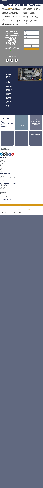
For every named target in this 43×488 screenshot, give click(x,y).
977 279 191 (37, 1)
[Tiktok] (7, 154)
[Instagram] (4, 154)
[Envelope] (16, 60)
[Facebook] (9, 154)
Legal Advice (13, 209)
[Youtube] (12, 154)
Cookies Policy (21, 209)
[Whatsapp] (7, 60)
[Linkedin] (1, 154)
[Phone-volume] (11, 60)
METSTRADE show (8, 8)
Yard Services (7, 118)
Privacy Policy (30, 209)
